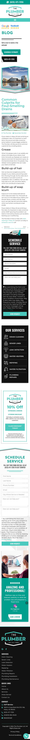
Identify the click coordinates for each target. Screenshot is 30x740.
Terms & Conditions (15, 735)
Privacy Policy (8, 310)
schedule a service (7, 222)
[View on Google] (15, 605)
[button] (15, 20)
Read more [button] (15, 602)
